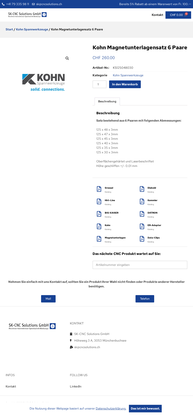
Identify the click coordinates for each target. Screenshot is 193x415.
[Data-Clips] (142, 239)
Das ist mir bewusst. (145, 408)
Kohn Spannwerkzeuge (32, 29)
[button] (67, 58)
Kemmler (152, 200)
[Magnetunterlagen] (99, 239)
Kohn (107, 225)
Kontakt (157, 15)
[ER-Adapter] (142, 226)
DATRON (152, 212)
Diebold (152, 187)
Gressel (109, 187)
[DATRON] (142, 214)
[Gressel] (99, 189)
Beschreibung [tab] (107, 101)
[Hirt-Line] (99, 201)
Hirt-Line (110, 200)
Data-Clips (154, 237)
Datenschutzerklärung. (111, 408)
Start (9, 29)
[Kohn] (99, 226)
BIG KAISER (111, 212)
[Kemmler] (142, 201)
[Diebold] (142, 189)
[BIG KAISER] (99, 214)
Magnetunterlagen (115, 237)
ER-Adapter (154, 225)
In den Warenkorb (125, 84)
